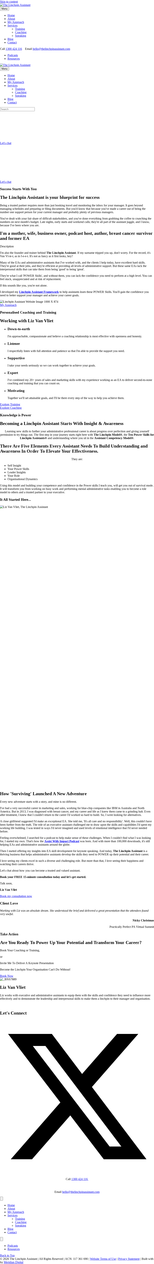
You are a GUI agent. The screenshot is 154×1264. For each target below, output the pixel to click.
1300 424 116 (14, 48)
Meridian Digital (13, 1262)
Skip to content (9, 1)
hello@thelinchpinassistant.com (51, 48)
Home (11, 15)
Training (20, 28)
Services (12, 25)
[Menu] (1, 1199)
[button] (10, 404)
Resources (14, 58)
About (11, 18)
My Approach (16, 22)
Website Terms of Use (103, 1258)
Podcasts (13, 55)
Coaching (20, 32)
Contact (12, 42)
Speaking (20, 35)
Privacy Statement (129, 1258)
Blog (10, 39)
